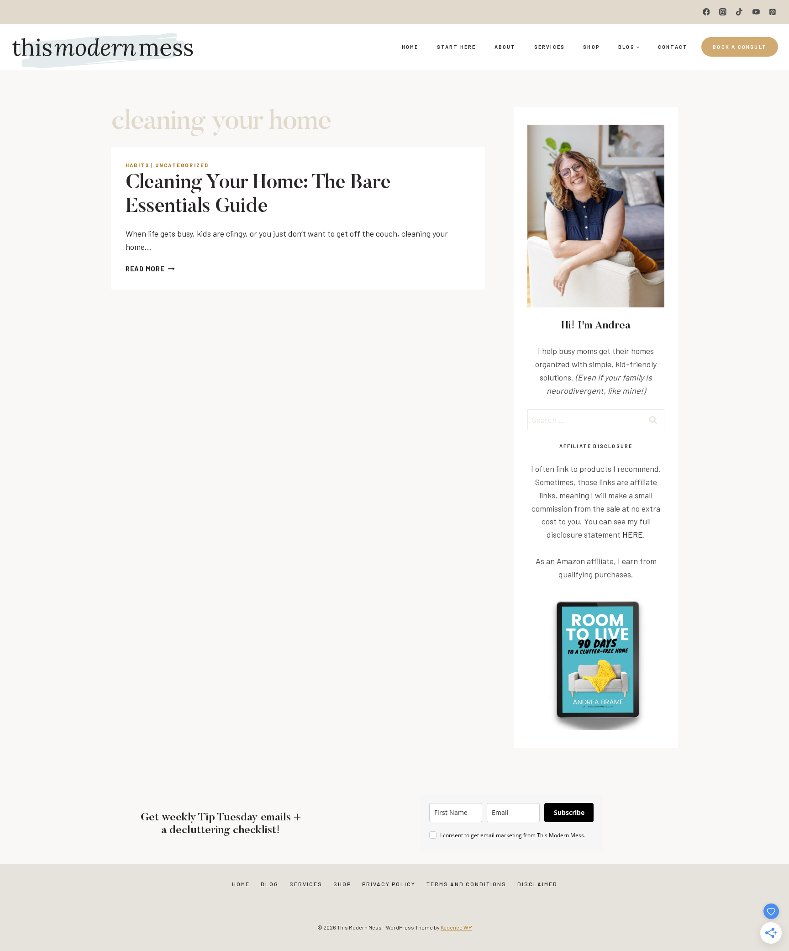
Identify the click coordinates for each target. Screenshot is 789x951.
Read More (150, 269)
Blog (270, 884)
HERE (632, 534)
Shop (591, 47)
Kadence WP (456, 927)
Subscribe (569, 812)
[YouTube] (756, 12)
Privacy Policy (389, 884)
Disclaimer (537, 884)
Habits (137, 165)
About (505, 47)
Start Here (456, 47)
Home (410, 47)
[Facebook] (706, 12)
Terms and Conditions (466, 884)
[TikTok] (739, 12)
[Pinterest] (772, 12)
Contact (673, 47)
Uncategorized (182, 165)
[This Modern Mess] (102, 47)
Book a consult (740, 47)
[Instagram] (722, 12)
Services (549, 47)
